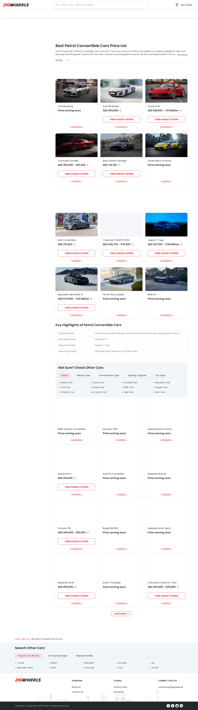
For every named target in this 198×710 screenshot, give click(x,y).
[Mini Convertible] (77, 225)
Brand (64, 375)
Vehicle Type (83, 375)
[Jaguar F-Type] (166, 225)
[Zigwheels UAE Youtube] (177, 706)
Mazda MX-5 (64, 474)
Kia (153, 662)
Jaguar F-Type (156, 240)
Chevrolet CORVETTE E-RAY (162, 582)
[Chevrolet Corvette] (77, 145)
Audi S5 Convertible (113, 474)
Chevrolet (89, 667)
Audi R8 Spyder (111, 106)
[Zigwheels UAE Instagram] (181, 706)
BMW (53, 667)
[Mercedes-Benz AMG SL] (77, 279)
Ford (120, 667)
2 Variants (76, 127)
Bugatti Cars (161, 387)
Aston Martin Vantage (114, 160)
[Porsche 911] (166, 91)
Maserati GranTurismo (160, 429)
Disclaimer (119, 691)
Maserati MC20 (66, 582)
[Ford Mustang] (77, 91)
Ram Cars (160, 392)
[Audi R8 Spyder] (121, 91)
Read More (182, 54)
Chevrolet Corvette (68, 160)
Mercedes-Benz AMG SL (70, 294)
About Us (76, 687)
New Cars (26, 639)
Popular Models (84, 655)
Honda (155, 667)
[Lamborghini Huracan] (166, 145)
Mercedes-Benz (25, 667)
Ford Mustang (65, 106)
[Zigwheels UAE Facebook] (168, 706)
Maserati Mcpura (157, 474)
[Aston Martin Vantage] (121, 145)
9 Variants (166, 127)
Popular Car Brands (28, 655)
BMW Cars (129, 387)
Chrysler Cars (67, 392)
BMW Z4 (152, 294)
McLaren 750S (110, 429)
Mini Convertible (67, 240)
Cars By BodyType (57, 655)
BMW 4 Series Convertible (71, 429)
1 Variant (76, 181)
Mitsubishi (89, 662)
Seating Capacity (137, 375)
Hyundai (122, 662)
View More (120, 613)
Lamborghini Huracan (159, 160)
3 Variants (121, 127)
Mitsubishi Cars (162, 382)
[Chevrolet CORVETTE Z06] (121, 225)
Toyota (20, 662)
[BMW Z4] (166, 279)
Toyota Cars (98, 382)
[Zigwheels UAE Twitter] (172, 706)
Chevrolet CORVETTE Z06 (116, 240)
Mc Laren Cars (99, 392)
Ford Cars (65, 387)
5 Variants (76, 549)
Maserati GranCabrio (159, 528)
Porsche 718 (64, 528)
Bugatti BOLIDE (110, 528)
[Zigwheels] (16, 5)
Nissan (54, 662)
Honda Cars (98, 387)
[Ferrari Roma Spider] (121, 279)
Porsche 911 (154, 106)
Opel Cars (128, 392)
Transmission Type (109, 375)
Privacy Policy (120, 687)
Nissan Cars (66, 382)
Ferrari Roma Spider (113, 294)
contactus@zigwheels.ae (170, 687)
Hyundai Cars (130, 382)
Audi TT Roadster (112, 582)
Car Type (160, 375)
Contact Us (77, 691)
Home (17, 639)
